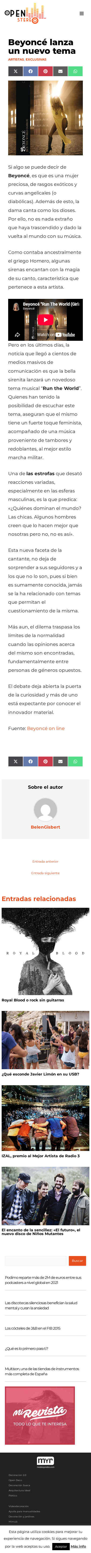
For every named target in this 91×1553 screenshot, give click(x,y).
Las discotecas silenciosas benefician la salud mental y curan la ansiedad (41, 1305)
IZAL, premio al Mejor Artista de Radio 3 (41, 1156)
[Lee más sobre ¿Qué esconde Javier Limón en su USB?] (45, 1040)
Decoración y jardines (21, 1516)
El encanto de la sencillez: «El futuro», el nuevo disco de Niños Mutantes (41, 1232)
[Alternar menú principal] (82, 13)
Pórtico (13, 1495)
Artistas (16, 59)
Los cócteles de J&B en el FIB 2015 (32, 1328)
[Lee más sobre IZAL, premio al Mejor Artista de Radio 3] (45, 1118)
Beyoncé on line (46, 728)
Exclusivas (36, 59)
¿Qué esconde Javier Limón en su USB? (40, 1074)
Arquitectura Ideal (19, 1490)
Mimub (13, 1521)
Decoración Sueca (19, 1485)
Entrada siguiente (45, 873)
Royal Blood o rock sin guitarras (33, 1000)
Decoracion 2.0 (17, 1475)
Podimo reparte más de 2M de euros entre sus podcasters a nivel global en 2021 (43, 1280)
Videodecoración (19, 1506)
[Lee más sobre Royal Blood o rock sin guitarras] (45, 951)
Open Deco (15, 1480)
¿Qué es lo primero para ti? (26, 1348)
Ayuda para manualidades (24, 1511)
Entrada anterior (45, 861)
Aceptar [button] (61, 1546)
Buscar (77, 1261)
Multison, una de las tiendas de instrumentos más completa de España (42, 1371)
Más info (78, 1546)
